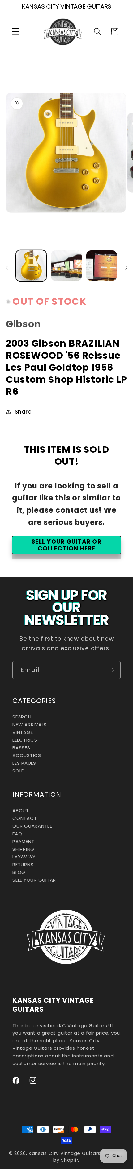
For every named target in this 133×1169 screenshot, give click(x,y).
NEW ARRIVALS (29, 724)
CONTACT (24, 818)
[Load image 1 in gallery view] (31, 265)
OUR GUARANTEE (32, 826)
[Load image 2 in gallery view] (66, 265)
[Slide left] (7, 267)
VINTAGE (22, 732)
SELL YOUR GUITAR (34, 880)
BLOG (18, 872)
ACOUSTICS (26, 755)
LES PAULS (24, 763)
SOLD (18, 771)
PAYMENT (23, 841)
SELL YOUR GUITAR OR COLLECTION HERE (66, 545)
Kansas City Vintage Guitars (65, 1153)
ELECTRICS (24, 740)
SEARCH (22, 717)
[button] (15, 31)
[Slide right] (126, 267)
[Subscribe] (111, 670)
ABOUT (20, 810)
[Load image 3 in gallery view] (101, 265)
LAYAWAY (23, 857)
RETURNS (22, 864)
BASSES (21, 747)
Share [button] (23, 411)
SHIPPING (23, 849)
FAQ (17, 833)
